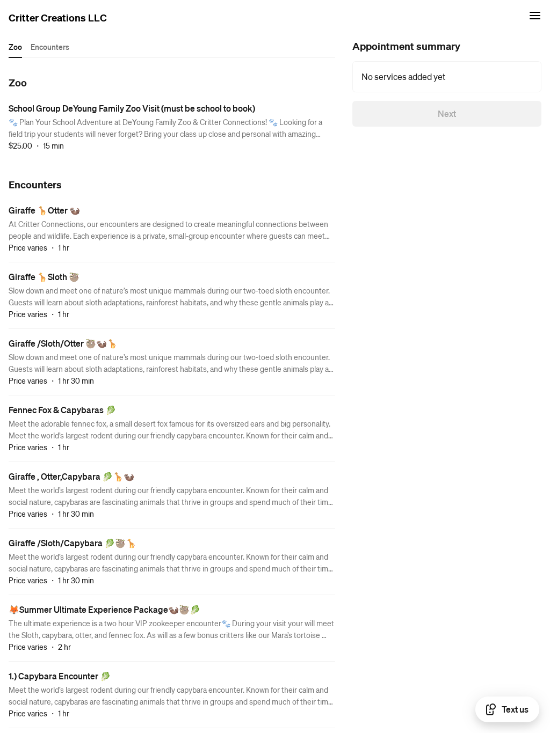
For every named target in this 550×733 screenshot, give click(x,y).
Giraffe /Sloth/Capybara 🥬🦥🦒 (72, 542)
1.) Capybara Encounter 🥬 (60, 675)
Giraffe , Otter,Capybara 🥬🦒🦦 (71, 476)
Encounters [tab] (50, 47)
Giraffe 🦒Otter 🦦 (44, 210)
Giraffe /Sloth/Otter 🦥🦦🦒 (63, 343)
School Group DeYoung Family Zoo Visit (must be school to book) (132, 108)
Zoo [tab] (15, 47)
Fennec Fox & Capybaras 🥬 (62, 409)
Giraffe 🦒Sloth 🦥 (44, 276)
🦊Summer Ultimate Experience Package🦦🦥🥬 (104, 609)
